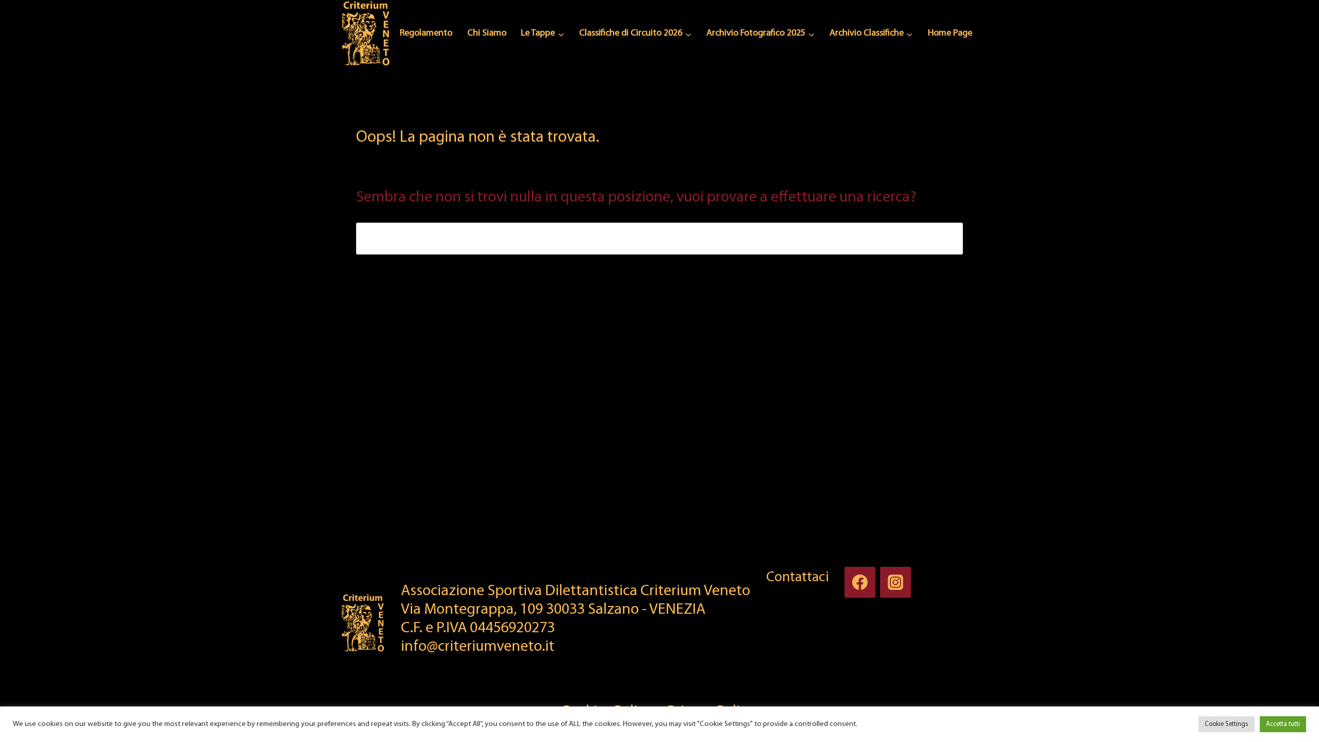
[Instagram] (895, 582)
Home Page (950, 33)
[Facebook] (859, 582)
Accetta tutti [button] (1283, 724)
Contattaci (797, 577)
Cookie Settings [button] (1226, 724)
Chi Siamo (486, 33)
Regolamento (426, 33)
